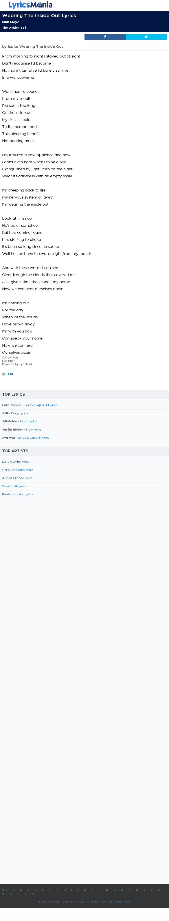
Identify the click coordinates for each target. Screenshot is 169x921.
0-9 (4, 890)
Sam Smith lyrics (14, 486)
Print (9, 374)
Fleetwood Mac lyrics (17, 494)
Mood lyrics (28, 421)
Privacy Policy (121, 902)
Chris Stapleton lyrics (17, 470)
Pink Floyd (10, 22)
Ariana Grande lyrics (17, 478)
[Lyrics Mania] (84, 5)
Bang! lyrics (19, 413)
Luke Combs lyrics (15, 461)
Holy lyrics (33, 429)
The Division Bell (14, 27)
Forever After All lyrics (40, 405)
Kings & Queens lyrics (33, 437)
